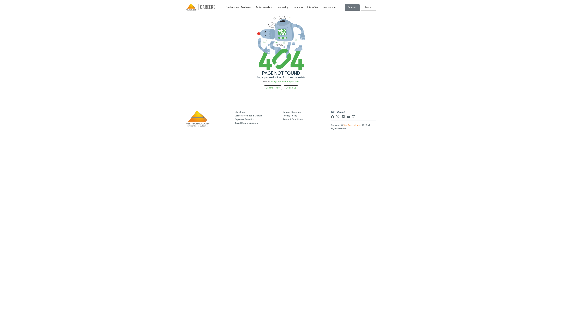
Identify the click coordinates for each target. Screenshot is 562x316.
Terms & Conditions (293, 119)
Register (352, 7)
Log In (368, 7)
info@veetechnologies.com (285, 81)
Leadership (282, 7)
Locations (298, 7)
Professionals (263, 7)
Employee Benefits (244, 119)
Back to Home (273, 87)
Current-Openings (292, 112)
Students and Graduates (238, 7)
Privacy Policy (290, 115)
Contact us (291, 87)
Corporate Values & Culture (248, 115)
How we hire (329, 7)
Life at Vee (312, 7)
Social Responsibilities (246, 123)
